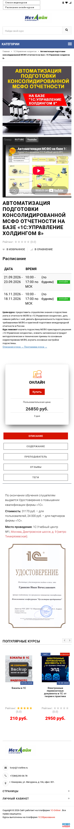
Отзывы (35, 467)
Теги (35, 477)
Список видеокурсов (16, 2)
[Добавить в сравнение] (26, 656)
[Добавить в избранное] (19, 656)
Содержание (36, 446)
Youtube (32, 139)
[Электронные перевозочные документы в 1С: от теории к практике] (21, 668)
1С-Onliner (55, 810)
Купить (37, 391)
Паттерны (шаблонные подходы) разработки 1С (58, 689)
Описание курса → (13, 346)
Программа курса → (35, 346)
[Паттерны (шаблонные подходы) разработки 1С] (58, 668)
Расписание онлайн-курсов (19, 7)
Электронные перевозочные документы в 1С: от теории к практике (21, 692)
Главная (7, 51)
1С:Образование (46, 817)
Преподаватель (35, 456)
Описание (36, 436)
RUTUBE (19, 139)
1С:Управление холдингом (26, 51)
